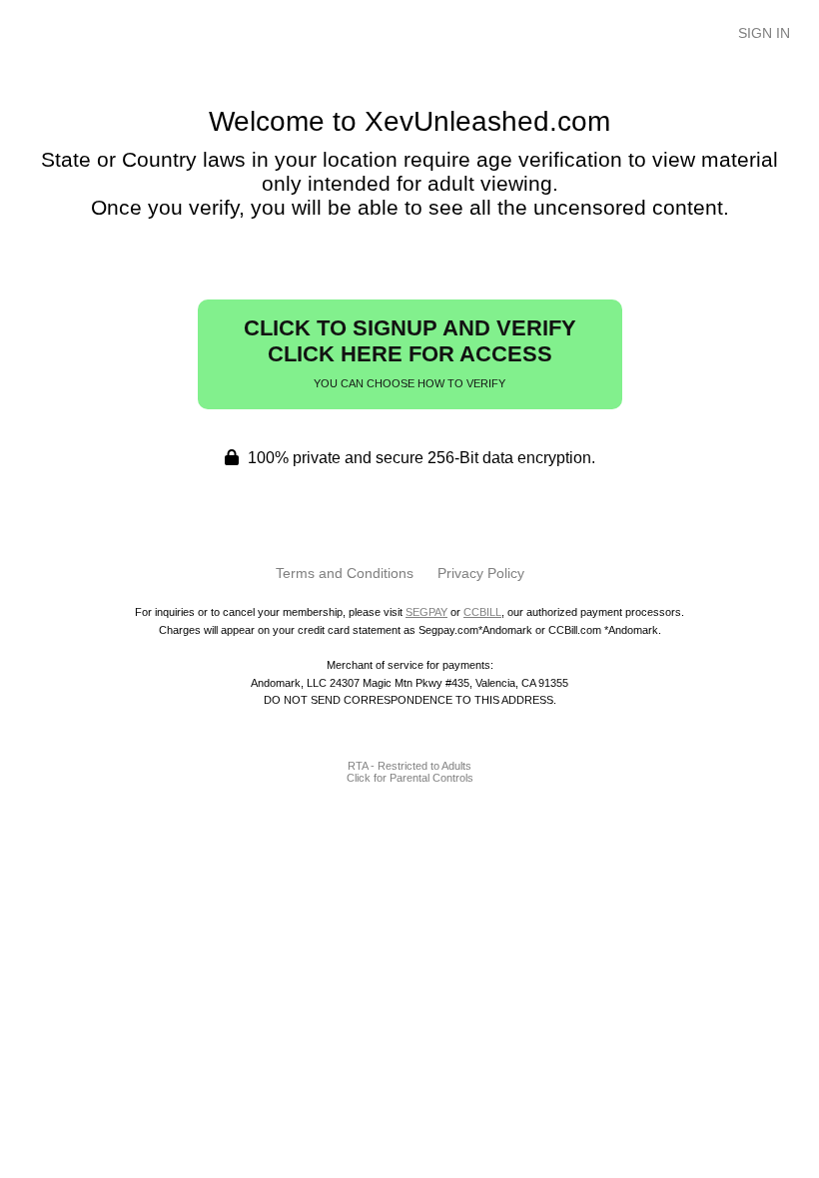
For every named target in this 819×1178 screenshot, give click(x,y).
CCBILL (482, 612)
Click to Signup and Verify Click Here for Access (410, 352)
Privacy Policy (480, 573)
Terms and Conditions (344, 573)
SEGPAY (426, 612)
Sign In (764, 33)
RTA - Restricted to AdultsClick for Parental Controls (410, 772)
